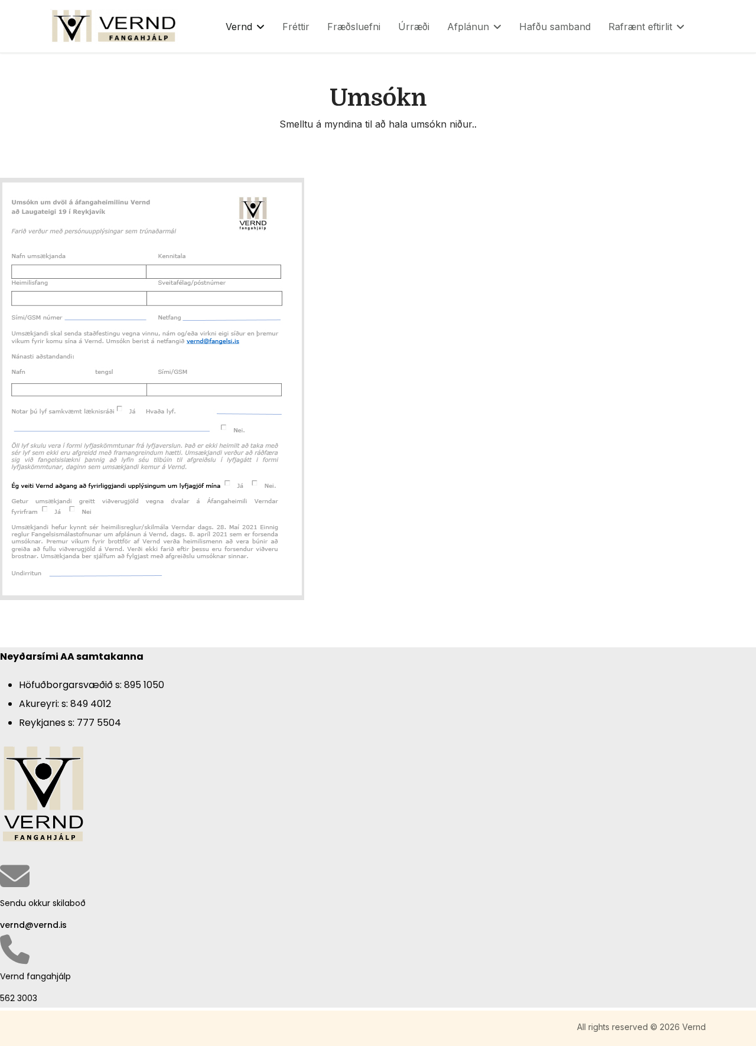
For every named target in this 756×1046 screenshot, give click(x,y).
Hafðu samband (555, 26)
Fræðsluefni (353, 26)
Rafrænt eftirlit (640, 26)
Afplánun (468, 26)
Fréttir (295, 26)
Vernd (239, 26)
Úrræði (413, 26)
